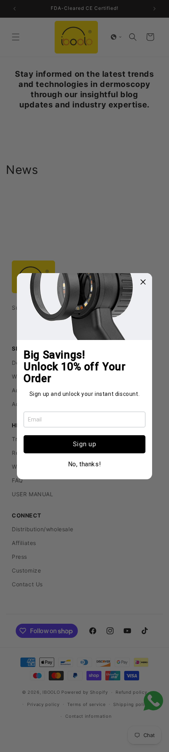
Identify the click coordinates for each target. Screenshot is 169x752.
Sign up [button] (84, 444)
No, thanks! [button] (84, 464)
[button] (143, 282)
